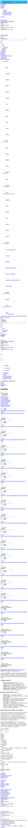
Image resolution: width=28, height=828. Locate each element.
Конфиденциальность (5, 824)
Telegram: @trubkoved (5, 793)
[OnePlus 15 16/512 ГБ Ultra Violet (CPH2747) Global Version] (1, 586)
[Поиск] (1, 44)
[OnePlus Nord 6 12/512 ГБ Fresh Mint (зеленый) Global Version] (1, 622)
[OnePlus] (8, 96)
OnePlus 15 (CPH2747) (20, 669)
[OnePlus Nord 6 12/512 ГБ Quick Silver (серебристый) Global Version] (1, 610)
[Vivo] (8, 102)
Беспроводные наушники (6, 775)
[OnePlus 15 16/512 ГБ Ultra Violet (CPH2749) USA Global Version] (1, 437)
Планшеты (3, 774)
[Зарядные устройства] (8, 272)
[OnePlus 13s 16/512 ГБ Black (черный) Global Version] (13, 410)
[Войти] (1, 356)
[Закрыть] (1, 360)
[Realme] (8, 108)
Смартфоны (3, 773)
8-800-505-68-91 (4, 790)
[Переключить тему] (2, 336)
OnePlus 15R (3, 670)
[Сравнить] (3, 409)
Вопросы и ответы (7, 14)
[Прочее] (8, 291)
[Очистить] (24, 39)
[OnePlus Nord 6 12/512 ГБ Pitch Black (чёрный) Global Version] (1, 633)
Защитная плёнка (4, 776)
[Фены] (8, 311)
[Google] (8, 90)
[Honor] (8, 127)
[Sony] (8, 139)
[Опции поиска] (1, 41)
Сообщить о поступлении (6, 607)
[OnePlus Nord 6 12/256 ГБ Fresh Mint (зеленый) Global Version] (1, 656)
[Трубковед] (3, 38)
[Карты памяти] (8, 284)
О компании (3, 780)
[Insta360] (8, 298)
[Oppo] (8, 121)
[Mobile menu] (2, 333)
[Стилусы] (8, 254)
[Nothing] (8, 133)
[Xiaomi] (8, 84)
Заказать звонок (4, 22)
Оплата (4, 11)
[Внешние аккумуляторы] (8, 266)
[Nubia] (8, 115)
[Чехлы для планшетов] (8, 248)
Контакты (3, 786)
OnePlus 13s (9, 670)
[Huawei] (8, 78)
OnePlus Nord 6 (16, 670)
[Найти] (2, 42)
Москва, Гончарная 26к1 (6, 789)
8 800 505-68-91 (4, 20)
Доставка (5, 9)
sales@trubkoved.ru (5, 25)
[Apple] (8, 66)
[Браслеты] (8, 260)
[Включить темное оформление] (2, 37)
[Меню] (2, 318)
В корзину (3, 419)
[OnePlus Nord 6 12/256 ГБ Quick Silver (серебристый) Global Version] (1, 645)
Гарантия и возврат (7, 12)
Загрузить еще (4, 666)
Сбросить (6, 728)
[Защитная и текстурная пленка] (8, 278)
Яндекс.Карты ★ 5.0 (5, 794)
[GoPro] (8, 304)
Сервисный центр (7, 13)
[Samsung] (8, 72)
